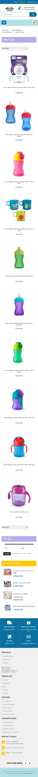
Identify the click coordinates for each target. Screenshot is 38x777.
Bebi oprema (17, 30)
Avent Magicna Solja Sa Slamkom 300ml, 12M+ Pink (19, 182)
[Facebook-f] (25, 763)
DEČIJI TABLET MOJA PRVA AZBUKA (23, 606)
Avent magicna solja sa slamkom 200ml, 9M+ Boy (19, 465)
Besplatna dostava (28, 627)
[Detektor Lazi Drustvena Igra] (7, 584)
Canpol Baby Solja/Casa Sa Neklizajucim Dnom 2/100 (19, 229)
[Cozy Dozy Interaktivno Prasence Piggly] (7, 572)
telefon (9, 641)
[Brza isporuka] (9, 623)
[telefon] (10, 637)
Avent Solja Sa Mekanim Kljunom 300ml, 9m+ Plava (19, 135)
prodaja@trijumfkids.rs (29, 9)
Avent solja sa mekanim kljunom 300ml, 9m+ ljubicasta (19, 324)
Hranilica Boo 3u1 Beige (20, 594)
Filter (7, 554)
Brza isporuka (9, 627)
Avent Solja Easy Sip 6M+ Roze (19, 512)
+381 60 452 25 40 (29, 8)
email (28, 641)
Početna (5, 30)
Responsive (29, 773)
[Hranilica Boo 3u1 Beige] (7, 595)
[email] (29, 637)
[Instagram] (30, 763)
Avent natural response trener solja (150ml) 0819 (19, 87)
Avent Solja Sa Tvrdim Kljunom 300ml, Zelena (19, 276)
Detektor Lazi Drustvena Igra (22, 583)
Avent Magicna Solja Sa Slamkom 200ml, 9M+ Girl (19, 417)
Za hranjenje (7, 32)
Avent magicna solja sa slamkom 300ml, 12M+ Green (19, 371)
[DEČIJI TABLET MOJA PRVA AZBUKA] (7, 608)
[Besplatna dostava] (29, 623)
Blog (15, 2)
